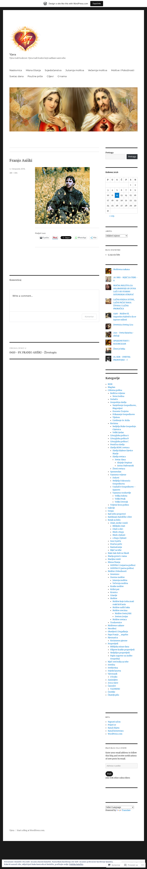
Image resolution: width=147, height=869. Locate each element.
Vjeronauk (112, 674)
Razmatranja (116, 547)
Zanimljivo (113, 680)
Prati (109, 774)
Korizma (114, 423)
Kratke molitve (117, 586)
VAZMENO (115, 689)
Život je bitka (119, 349)
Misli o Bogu (118, 532)
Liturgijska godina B (119, 438)
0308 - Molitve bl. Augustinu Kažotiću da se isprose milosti (124, 316)
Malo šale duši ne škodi (118, 553)
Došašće (114, 399)
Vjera (12, 54)
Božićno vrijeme (117, 393)
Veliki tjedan (118, 432)
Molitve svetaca (120, 619)
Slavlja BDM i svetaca (119, 447)
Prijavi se (112, 725)
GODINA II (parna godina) (122, 568)
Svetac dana (16, 76)
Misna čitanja (33, 70)
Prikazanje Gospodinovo (124, 414)
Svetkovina (113, 668)
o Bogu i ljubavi (119, 538)
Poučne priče (35, 76)
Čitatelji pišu (113, 695)
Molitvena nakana (121, 269)
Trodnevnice (116, 622)
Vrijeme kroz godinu (119, 505)
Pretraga (109, 152)
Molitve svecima (120, 610)
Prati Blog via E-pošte (116, 748)
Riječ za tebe (115, 550)
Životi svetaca (119, 468)
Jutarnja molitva (74, 70)
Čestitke (111, 692)
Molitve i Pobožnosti (122, 70)
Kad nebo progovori (117, 514)
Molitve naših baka (121, 607)
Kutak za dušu (114, 520)
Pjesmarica (113, 637)
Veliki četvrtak (121, 502)
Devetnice (114, 574)
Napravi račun (114, 722)
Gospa (111, 511)
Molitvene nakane (116, 625)
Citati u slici (118, 529)
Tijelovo (116, 417)
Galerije (111, 508)
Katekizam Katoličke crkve (120, 517)
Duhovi (116, 478)
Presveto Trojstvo (121, 411)
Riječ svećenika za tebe (118, 662)
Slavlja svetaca (119, 456)
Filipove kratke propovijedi (122, 649)
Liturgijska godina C (119, 441)
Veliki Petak (120, 499)
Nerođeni (112, 628)
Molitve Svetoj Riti (123, 613)
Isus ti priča (115, 541)
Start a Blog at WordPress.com (30, 830)
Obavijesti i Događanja (118, 631)
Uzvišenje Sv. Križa (121, 420)
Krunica (113, 592)
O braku (113, 677)
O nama (62, 76)
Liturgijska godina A (119, 435)
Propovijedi (113, 643)
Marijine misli (114, 559)
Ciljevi (50, 76)
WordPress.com (115, 734)
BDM (110, 384)
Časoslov (112, 686)
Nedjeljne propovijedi (120, 652)
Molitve (113, 598)
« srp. (112, 216)
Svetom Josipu (121, 616)
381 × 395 (13, 173)
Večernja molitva (97, 70)
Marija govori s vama (117, 556)
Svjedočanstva (53, 70)
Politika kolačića (76, 864)
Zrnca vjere (113, 683)
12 (117, 195)
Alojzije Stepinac (124, 462)
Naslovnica (15, 70)
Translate (126, 810)
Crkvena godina (115, 390)
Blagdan (111, 387)
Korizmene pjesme (118, 640)
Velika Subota (121, 496)
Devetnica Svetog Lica (123, 325)
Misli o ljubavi (119, 535)
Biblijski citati (119, 526)
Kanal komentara (115, 731)
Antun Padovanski (125, 465)
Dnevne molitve (117, 577)
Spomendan (115, 471)
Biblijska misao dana (119, 646)
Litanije (113, 595)
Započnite (97, 3)
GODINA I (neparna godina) (123, 565)
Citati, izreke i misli (119, 523)
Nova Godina (118, 396)
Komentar (89, 316)
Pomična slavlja (117, 444)
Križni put (114, 589)
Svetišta (111, 665)
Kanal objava (113, 728)
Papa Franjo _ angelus (118, 634)
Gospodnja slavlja (118, 402)
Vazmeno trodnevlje (122, 493)
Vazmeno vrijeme (118, 475)
